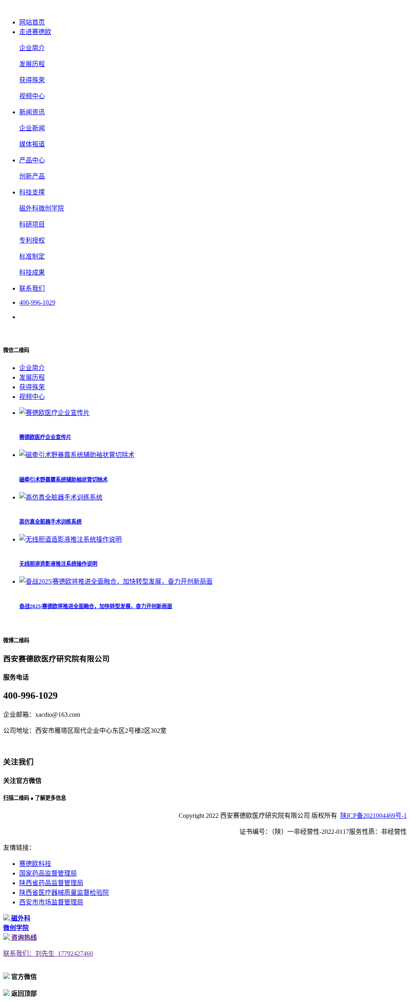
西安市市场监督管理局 (51, 902)
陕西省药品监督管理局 (51, 883)
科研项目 (32, 224)
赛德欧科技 (35, 863)
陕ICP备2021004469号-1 (373, 815)
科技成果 (32, 272)
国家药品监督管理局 (48, 873)
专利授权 (32, 240)
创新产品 (32, 176)
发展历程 (32, 64)
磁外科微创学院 (41, 208)
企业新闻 (32, 128)
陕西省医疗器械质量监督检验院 (64, 892)
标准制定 (32, 256)
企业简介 (32, 47)
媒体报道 (32, 144)
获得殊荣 (32, 80)
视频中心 (32, 96)
